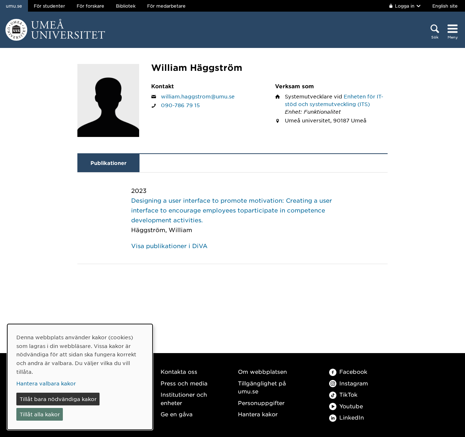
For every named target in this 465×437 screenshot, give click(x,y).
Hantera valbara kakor (46, 383)
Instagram (353, 383)
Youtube (351, 405)
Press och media (184, 383)
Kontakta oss (179, 371)
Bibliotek (126, 6)
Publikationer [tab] (108, 163)
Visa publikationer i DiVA (169, 245)
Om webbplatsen (262, 371)
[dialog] (80, 377)
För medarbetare (166, 6)
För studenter (49, 6)
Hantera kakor (258, 413)
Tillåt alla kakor (40, 414)
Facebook (353, 371)
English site (445, 6)
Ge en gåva (177, 413)
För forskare (90, 6)
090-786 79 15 (180, 105)
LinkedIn (351, 417)
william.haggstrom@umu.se (198, 96)
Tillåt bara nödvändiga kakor (58, 399)
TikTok (348, 394)
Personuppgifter (261, 402)
